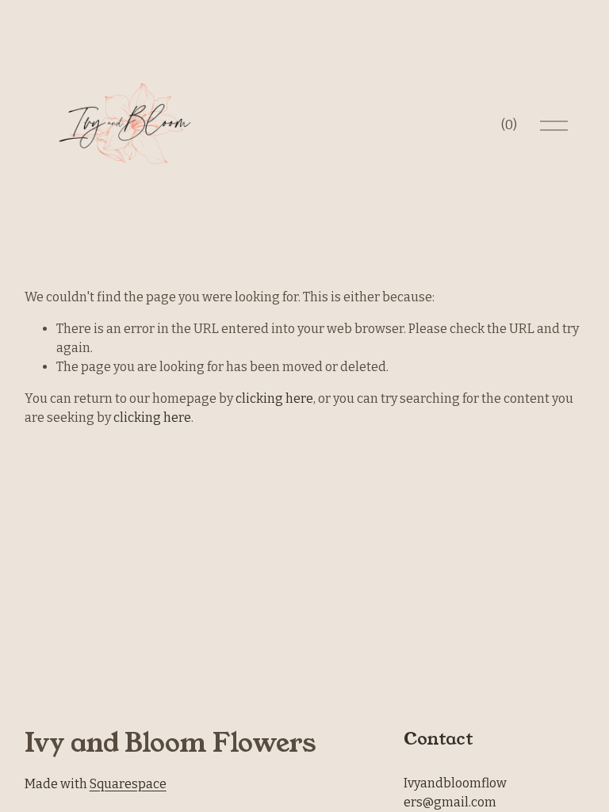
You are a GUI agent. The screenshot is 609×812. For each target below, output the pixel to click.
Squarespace (128, 783)
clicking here (274, 398)
